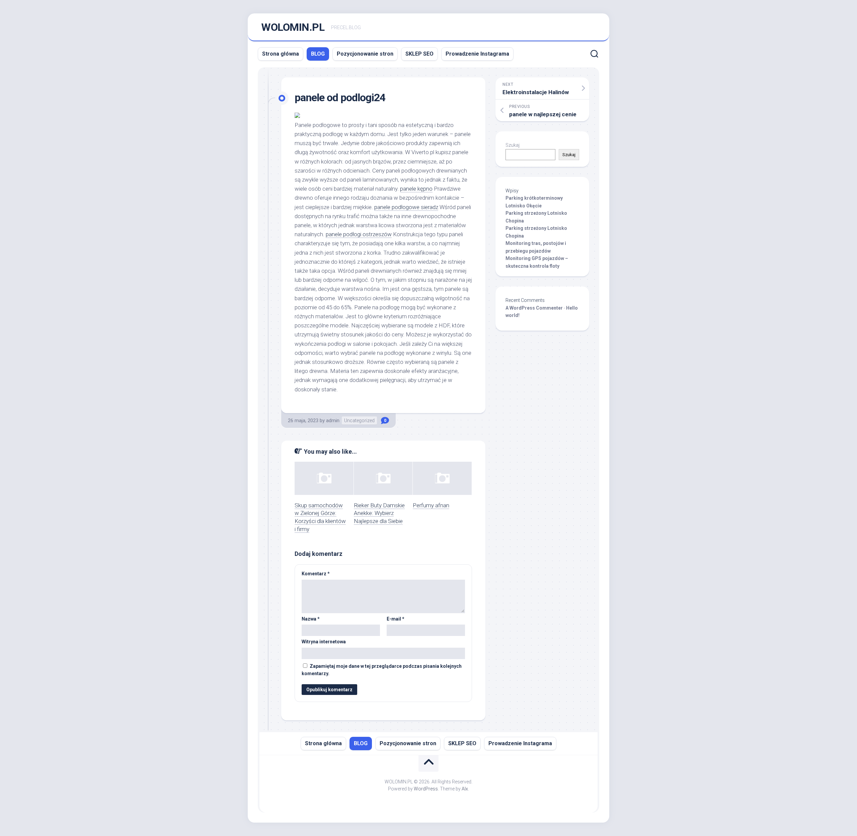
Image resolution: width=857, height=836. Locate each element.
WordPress (426, 788)
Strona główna (280, 54)
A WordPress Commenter (534, 308)
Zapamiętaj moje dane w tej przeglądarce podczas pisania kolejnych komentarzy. (382, 670)
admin (332, 420)
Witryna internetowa (324, 641)
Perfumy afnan (431, 505)
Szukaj (512, 145)
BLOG (318, 54)
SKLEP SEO (419, 54)
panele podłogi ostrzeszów (359, 234)
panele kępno (416, 188)
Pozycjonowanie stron (365, 54)
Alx (465, 788)
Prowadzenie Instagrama (477, 54)
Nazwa (311, 619)
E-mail (395, 619)
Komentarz (316, 573)
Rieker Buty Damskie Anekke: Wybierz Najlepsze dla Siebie (379, 513)
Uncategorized (359, 420)
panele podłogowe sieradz (406, 207)
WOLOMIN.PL (292, 27)
